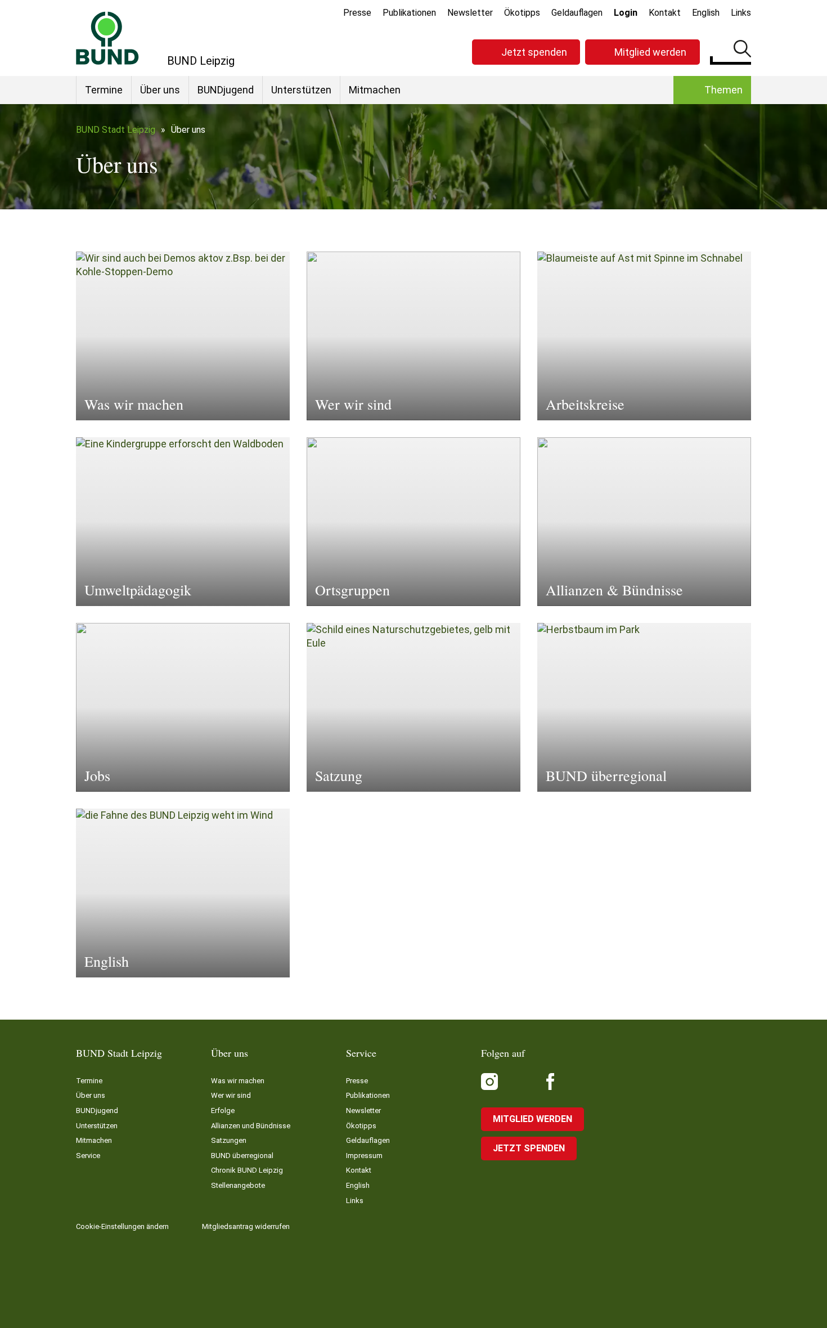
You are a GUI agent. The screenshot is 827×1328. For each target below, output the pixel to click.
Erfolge (223, 1110)
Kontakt (665, 12)
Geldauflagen (577, 12)
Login (625, 12)
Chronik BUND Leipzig (247, 1170)
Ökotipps (522, 12)
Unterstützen (301, 90)
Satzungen (228, 1140)
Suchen (742, 50)
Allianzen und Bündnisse (250, 1125)
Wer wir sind (231, 1095)
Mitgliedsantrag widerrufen (246, 1226)
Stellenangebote (238, 1185)
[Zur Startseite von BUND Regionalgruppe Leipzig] (107, 38)
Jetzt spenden (534, 52)
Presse (357, 12)
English (706, 12)
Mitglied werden (650, 52)
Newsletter (470, 12)
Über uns (160, 90)
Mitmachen (375, 90)
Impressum (364, 1155)
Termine (104, 90)
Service (88, 1155)
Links (741, 12)
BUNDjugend (225, 90)
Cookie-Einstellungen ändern (122, 1226)
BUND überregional (242, 1155)
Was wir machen (237, 1080)
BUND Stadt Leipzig (115, 129)
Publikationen (409, 12)
